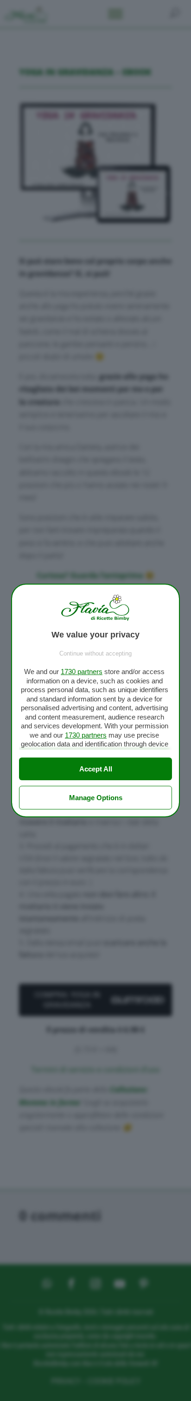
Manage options (95, 798)
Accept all (95, 769)
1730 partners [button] (81, 671)
